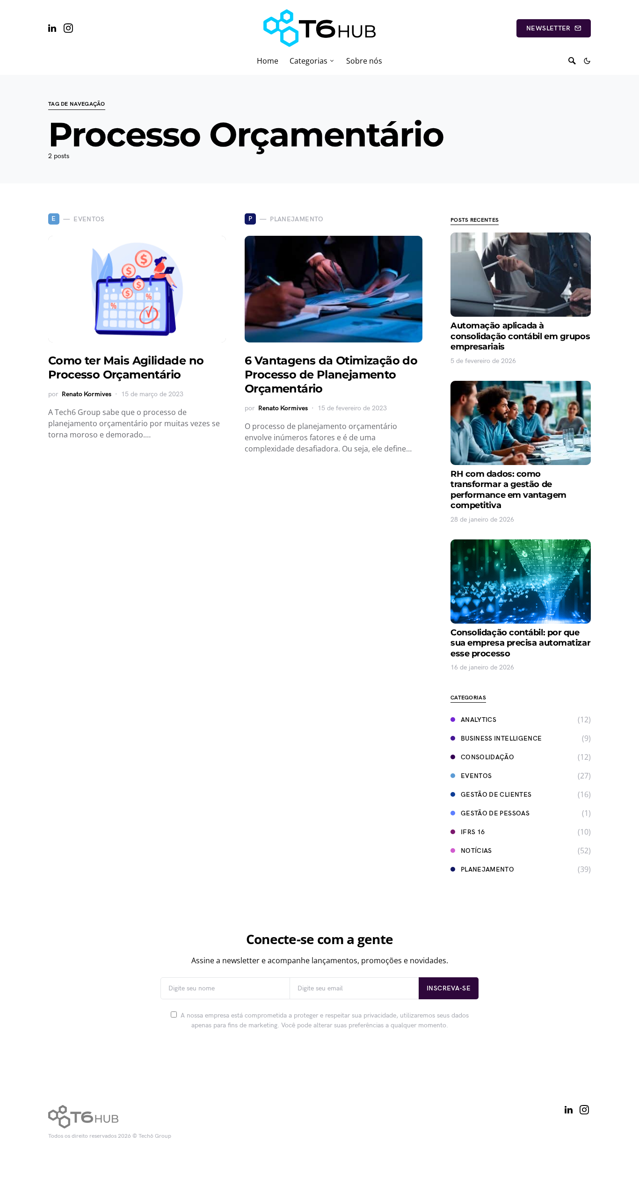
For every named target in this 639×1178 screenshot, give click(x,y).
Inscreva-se (449, 988)
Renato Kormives (86, 394)
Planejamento (487, 869)
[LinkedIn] (52, 28)
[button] (587, 61)
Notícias (476, 851)
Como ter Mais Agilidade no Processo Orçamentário (125, 367)
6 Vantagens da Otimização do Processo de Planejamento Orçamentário (331, 374)
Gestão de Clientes (496, 795)
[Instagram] (68, 28)
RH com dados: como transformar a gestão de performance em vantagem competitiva (508, 490)
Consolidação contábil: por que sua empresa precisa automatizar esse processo (520, 643)
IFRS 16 (473, 832)
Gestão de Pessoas (495, 813)
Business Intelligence (501, 738)
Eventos (476, 776)
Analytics (478, 720)
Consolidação (487, 757)
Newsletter (548, 28)
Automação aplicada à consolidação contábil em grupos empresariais (520, 336)
